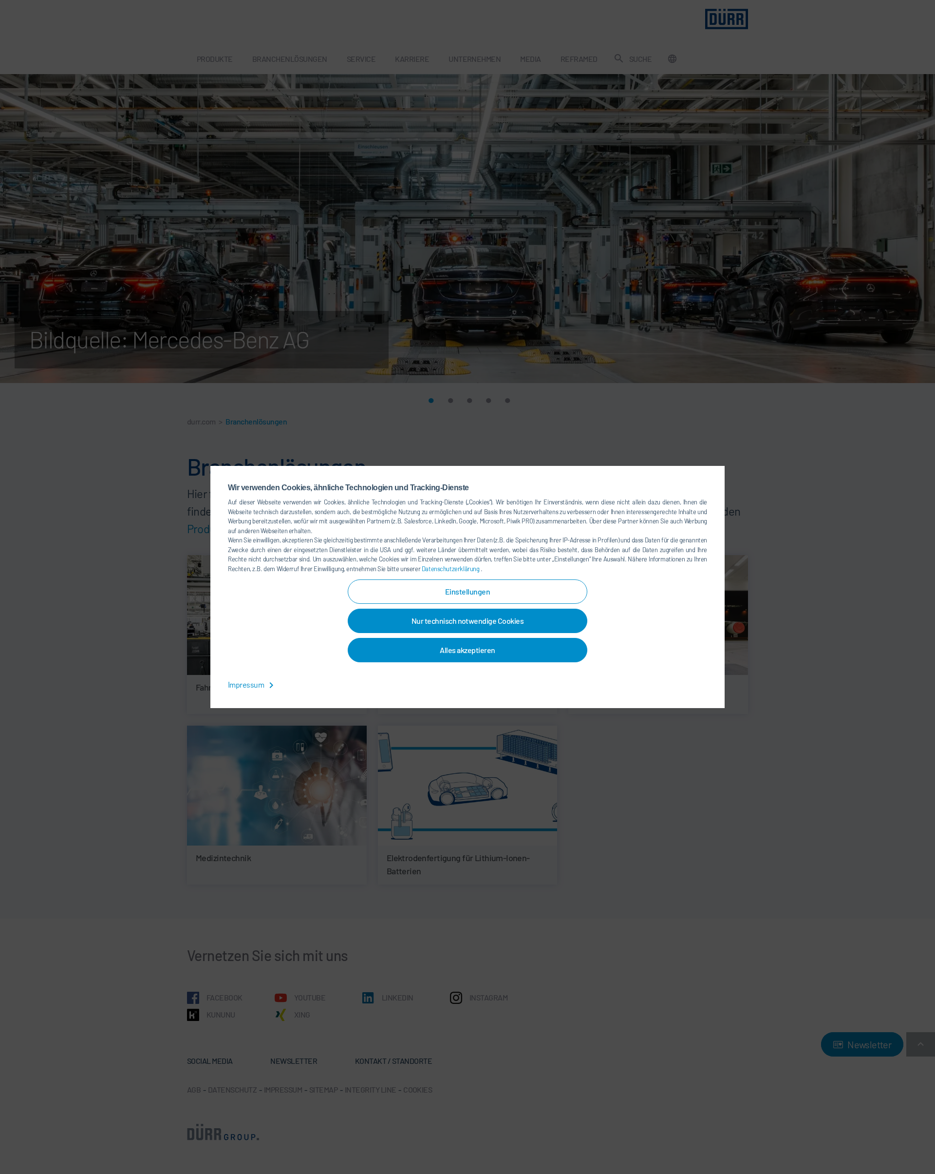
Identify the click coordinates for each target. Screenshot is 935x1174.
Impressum (246, 684)
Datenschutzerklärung (451, 569)
